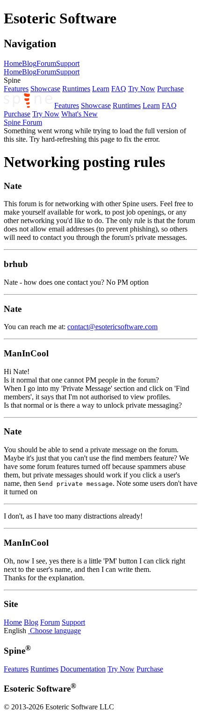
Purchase (170, 89)
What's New (79, 114)
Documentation (83, 669)
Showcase (45, 89)
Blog (29, 63)
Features (16, 89)
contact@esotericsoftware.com (112, 327)
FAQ (118, 89)
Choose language (54, 631)
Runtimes (76, 89)
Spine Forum (23, 122)
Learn (100, 89)
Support (67, 63)
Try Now (141, 89)
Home (13, 63)
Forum (46, 63)
